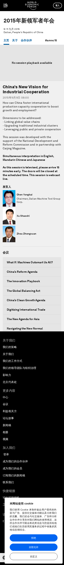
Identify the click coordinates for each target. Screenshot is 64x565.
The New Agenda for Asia (23, 319)
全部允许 (33, 547)
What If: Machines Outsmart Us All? (30, 262)
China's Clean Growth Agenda (26, 300)
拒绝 (33, 538)
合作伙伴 (26, 40)
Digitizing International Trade (26, 309)
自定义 (33, 556)
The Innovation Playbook (23, 281)
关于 (15, 40)
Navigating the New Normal (25, 328)
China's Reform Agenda (22, 271)
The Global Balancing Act (23, 290)
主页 (6, 40)
